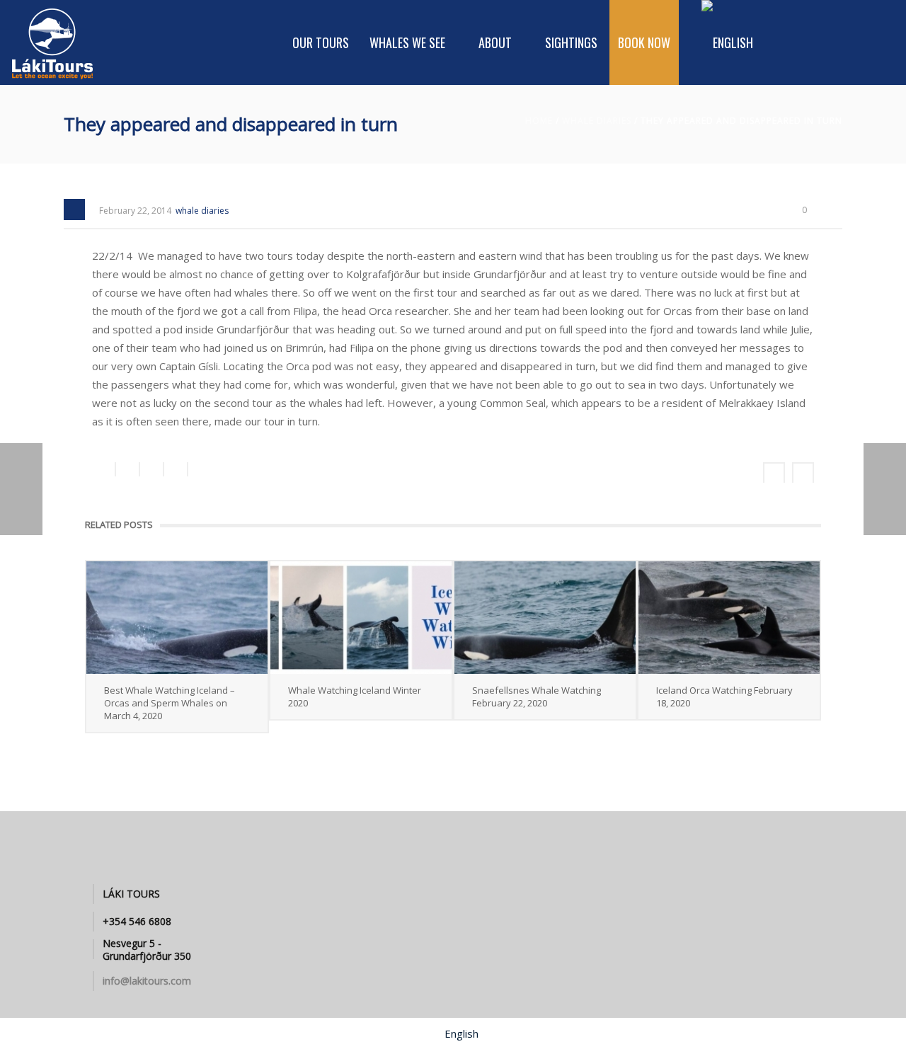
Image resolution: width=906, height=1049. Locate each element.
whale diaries (596, 121)
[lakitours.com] (53, 42)
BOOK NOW (644, 42)
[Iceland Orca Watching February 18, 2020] (729, 617)
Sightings (571, 42)
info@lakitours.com (147, 981)
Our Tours (320, 42)
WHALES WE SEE (407, 42)
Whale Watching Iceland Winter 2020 (354, 696)
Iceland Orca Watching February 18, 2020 (724, 696)
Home (539, 121)
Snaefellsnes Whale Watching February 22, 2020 (536, 696)
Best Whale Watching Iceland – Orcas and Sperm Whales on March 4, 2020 (169, 703)
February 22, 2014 (135, 211)
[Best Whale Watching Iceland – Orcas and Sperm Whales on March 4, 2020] (177, 617)
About (495, 42)
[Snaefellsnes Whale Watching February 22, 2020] (545, 617)
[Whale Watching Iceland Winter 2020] (361, 617)
